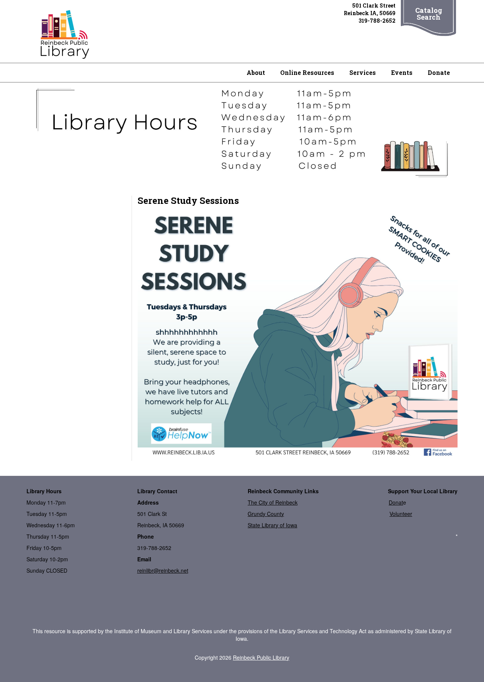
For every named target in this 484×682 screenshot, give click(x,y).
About (256, 72)
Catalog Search (428, 14)
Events (402, 72)
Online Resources (307, 72)
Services (362, 72)
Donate (439, 72)
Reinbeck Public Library (261, 657)
